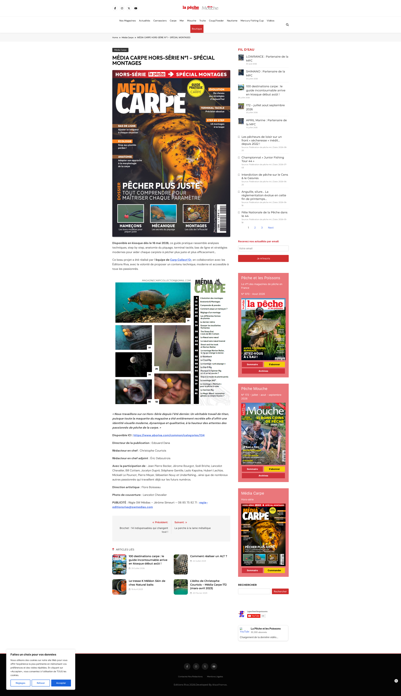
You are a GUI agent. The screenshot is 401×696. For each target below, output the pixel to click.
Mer (182, 20)
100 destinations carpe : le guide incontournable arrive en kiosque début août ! (148, 560)
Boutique (197, 28)
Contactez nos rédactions (190, 676)
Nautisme (232, 20)
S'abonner (274, 364)
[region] (40, 669)
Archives (263, 371)
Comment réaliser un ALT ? (208, 556)
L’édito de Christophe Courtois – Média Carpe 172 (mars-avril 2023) (208, 584)
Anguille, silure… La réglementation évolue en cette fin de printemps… (264, 195)
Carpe (173, 20)
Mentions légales (215, 676)
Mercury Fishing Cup (252, 20)
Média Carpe (120, 50)
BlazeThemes (219, 684)
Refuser (41, 683)
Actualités (144, 20)
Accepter (61, 683)
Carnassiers (160, 20)
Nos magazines (127, 20)
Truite (202, 20)
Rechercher (247, 584)
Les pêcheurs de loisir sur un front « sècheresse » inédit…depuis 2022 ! (262, 140)
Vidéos (270, 20)
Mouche (191, 20)
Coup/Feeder (216, 20)
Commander (274, 570)
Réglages (20, 683)
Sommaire (252, 364)
